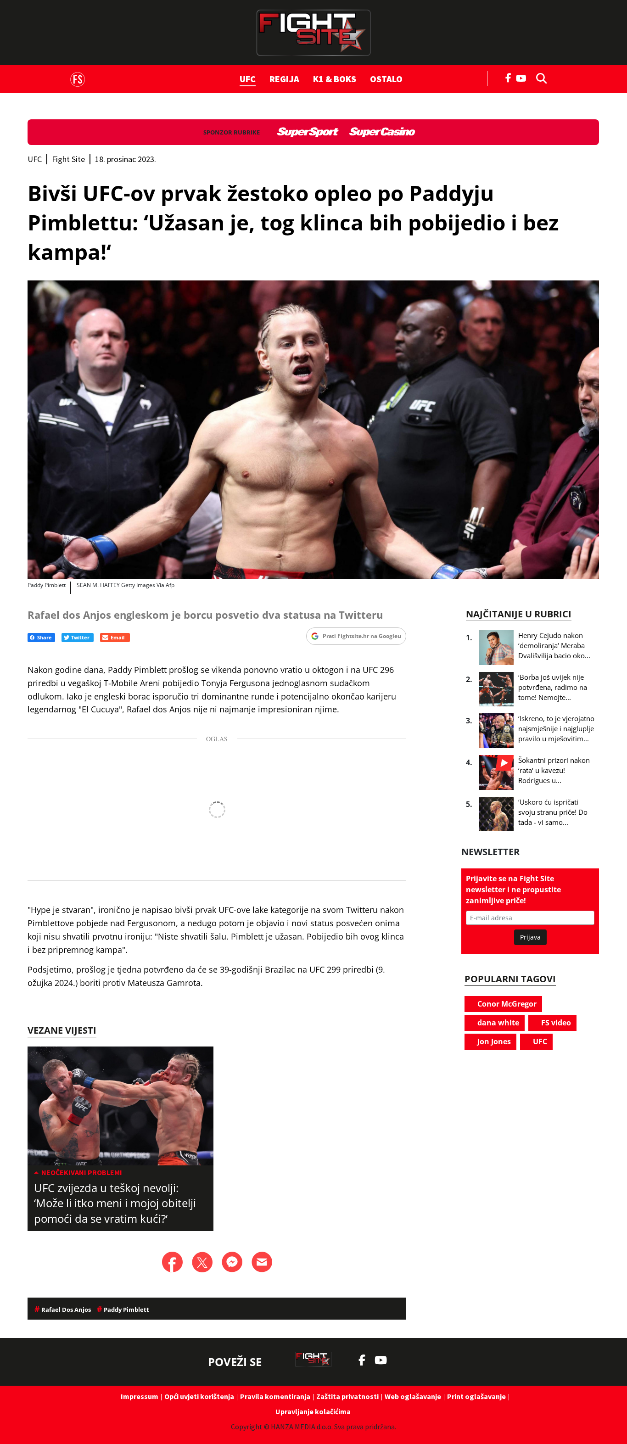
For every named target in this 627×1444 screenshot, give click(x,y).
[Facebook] (508, 77)
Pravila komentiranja (275, 1396)
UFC (248, 78)
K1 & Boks (334, 78)
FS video (555, 1023)
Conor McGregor (506, 1004)
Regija (284, 78)
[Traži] (539, 77)
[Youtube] (523, 77)
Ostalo (386, 78)
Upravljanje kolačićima (313, 1411)
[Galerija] (313, 430)
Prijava (530, 937)
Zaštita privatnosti (347, 1396)
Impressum (139, 1396)
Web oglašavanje (413, 1396)
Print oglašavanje (476, 1396)
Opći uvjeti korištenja (199, 1396)
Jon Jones (493, 1041)
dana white (497, 1023)
